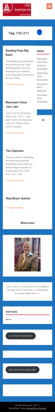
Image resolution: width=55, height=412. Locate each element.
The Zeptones (15, 150)
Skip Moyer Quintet (18, 198)
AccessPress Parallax (36, 408)
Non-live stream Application (22, 369)
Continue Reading (15, 84)
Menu (49, 6)
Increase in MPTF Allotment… (42, 87)
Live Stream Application (20, 335)
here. (37, 293)
